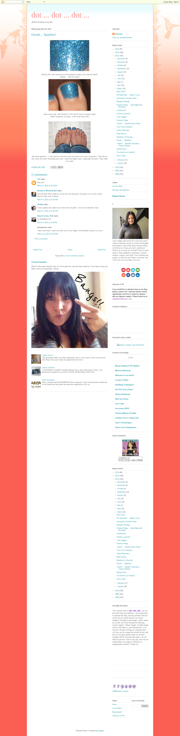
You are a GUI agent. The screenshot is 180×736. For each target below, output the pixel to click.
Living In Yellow (121, 380)
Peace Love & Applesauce (125, 427)
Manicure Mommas (123, 371)
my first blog (117, 186)
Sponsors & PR (118, 716)
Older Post (102, 250)
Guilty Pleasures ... (124, 130)
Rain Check (121, 91)
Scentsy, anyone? (123, 114)
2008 (117, 174)
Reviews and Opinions (120, 190)
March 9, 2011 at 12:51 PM (47, 211)
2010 (117, 167)
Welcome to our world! (124, 375)
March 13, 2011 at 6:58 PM (47, 234)
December (121, 59)
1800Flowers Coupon (120, 691)
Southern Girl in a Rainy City (127, 418)
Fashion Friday (122, 120)
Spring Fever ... (122, 149)
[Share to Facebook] (59, 167)
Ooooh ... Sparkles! (124, 140)
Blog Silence (121, 134)
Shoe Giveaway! (48, 380)
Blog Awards (117, 712)
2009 (117, 171)
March (120, 89)
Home (70, 250)
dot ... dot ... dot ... (60, 15)
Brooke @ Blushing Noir (47, 191)
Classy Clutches (48, 368)
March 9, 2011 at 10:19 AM (47, 200)
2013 (117, 49)
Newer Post (37, 250)
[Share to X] (57, 167)
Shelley (40, 204)
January (120, 163)
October (120, 65)
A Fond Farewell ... (39, 262)
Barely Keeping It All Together (127, 366)
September (121, 69)
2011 (117, 56)
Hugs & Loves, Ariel (45, 216)
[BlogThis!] (54, 167)
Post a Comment (41, 239)
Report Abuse (118, 196)
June (119, 79)
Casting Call (121, 110)
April (119, 85)
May (119, 82)
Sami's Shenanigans (123, 423)
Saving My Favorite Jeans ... (128, 98)
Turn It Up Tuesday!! (124, 127)
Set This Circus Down (124, 389)
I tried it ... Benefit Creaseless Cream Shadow (128, 145)
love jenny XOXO (122, 408)
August (120, 72)
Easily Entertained (122, 394)
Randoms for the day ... (126, 137)
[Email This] (52, 167)
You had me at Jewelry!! (126, 152)
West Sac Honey (121, 399)
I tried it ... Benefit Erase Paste (128, 124)
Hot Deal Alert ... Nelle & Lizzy (128, 95)
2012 (117, 52)
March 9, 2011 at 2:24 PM (47, 222)
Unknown (119, 34)
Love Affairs (116, 708)
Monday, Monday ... (124, 101)
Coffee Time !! (47, 355)
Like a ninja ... (122, 156)
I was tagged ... (122, 117)
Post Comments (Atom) (75, 256)
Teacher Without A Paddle (125, 413)
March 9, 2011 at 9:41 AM (47, 186)
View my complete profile (122, 38)
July (119, 75)
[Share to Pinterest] (62, 167)
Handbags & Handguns (124, 385)
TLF (38, 179)
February (121, 160)
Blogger (101, 731)
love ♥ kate (119, 404)
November (121, 62)
